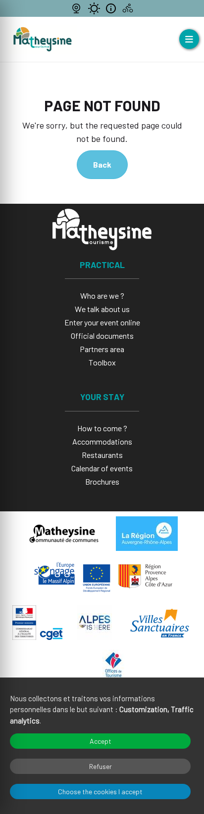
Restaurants (102, 454)
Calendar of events (102, 468)
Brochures (102, 481)
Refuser (100, 766)
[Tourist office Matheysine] (42, 39)
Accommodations (102, 441)
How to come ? (102, 428)
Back (102, 164)
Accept (100, 741)
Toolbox (102, 362)
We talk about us (102, 309)
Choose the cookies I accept (100, 791)
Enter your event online (102, 322)
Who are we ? (102, 295)
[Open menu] (189, 39)
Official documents (102, 335)
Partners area (102, 349)
